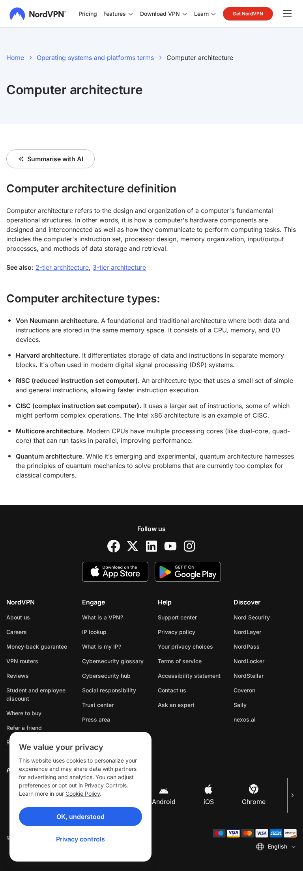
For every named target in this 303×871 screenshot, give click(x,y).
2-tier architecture (62, 267)
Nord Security (265, 617)
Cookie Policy (82, 793)
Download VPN (160, 13)
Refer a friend (24, 727)
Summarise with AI (55, 159)
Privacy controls (80, 839)
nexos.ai (265, 719)
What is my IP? (101, 646)
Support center (177, 617)
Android (164, 802)
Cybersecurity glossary (113, 661)
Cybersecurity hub (106, 675)
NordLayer (265, 631)
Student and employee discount (35, 694)
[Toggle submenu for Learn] (213, 14)
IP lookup (94, 632)
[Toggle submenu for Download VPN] (184, 14)
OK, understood (80, 817)
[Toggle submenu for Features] (130, 14)
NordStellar (265, 675)
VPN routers (22, 661)
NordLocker (265, 660)
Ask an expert (176, 704)
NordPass (265, 646)
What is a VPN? (102, 617)
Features (114, 13)
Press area (96, 719)
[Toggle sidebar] (287, 14)
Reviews (17, 675)
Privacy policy (189, 631)
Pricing (88, 13)
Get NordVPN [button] (248, 14)
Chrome (254, 802)
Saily (265, 704)
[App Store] (115, 572)
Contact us (172, 690)
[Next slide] (292, 795)
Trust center (98, 704)
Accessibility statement (189, 675)
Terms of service (189, 660)
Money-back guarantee (36, 646)
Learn (201, 13)
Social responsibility (109, 690)
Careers (37, 631)
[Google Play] (188, 572)
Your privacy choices (185, 646)
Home (15, 58)
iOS (209, 802)
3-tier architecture (119, 267)
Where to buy (23, 713)
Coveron (265, 690)
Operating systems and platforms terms (95, 58)
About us (18, 617)
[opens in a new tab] (113, 546)
